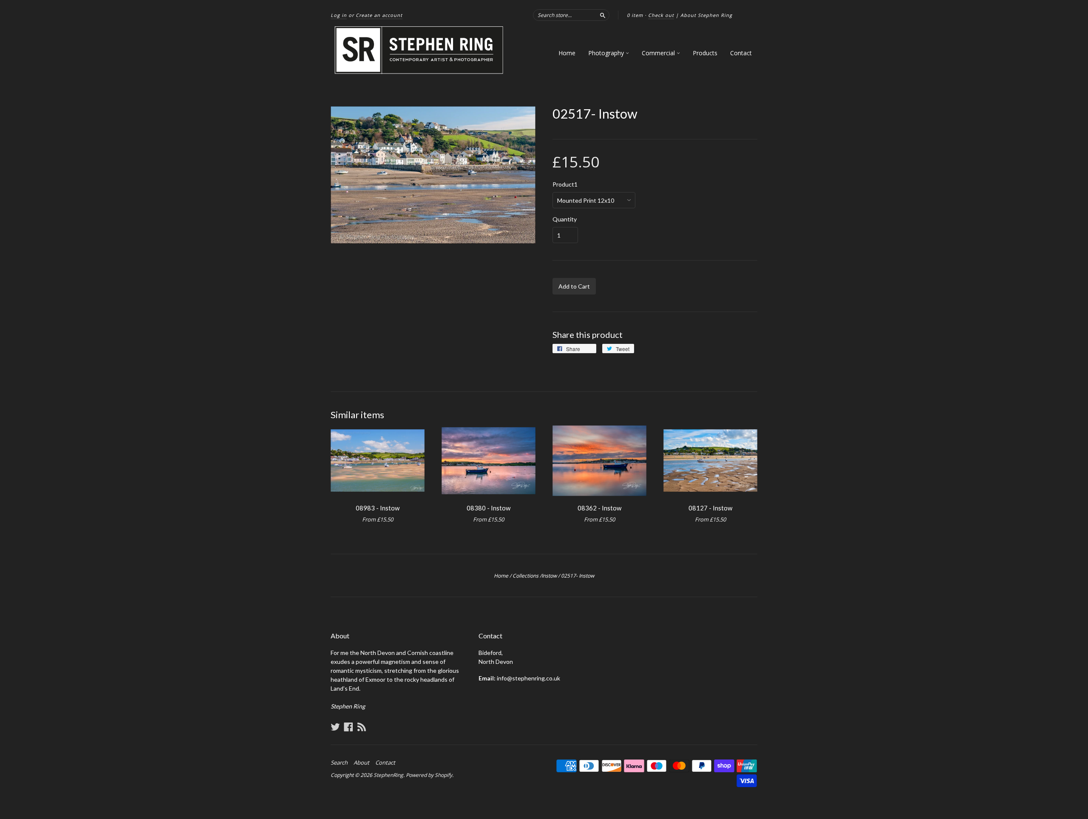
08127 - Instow (710, 508)
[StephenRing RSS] (361, 727)
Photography (607, 53)
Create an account (379, 15)
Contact (741, 53)
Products (705, 53)
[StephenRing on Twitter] (335, 727)
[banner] (419, 50)
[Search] (602, 14)
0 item (635, 15)
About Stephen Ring (706, 15)
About (361, 762)
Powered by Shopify (429, 775)
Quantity (564, 219)
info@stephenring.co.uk (528, 678)
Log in (339, 15)
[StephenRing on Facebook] (348, 727)
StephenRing (388, 775)
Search (339, 762)
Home (566, 53)
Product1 (565, 184)
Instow (549, 575)
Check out (661, 15)
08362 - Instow (599, 508)
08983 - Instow (378, 508)
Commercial (659, 53)
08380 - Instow (488, 508)
